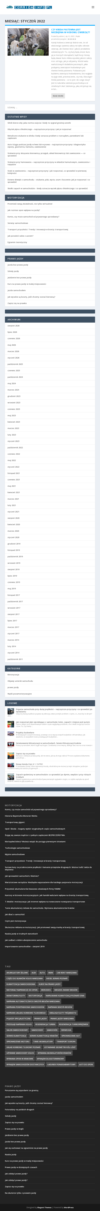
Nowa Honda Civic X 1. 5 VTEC (29, 764)
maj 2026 (12, 345)
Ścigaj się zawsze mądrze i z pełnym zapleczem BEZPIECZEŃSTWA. (35, 835)
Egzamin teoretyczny (17, 242)
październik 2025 (15, 364)
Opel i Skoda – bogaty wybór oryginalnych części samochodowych (35, 829)
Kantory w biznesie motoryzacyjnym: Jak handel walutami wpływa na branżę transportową (46, 895)
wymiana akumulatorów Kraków (54, 1053)
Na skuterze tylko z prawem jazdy (20, 1193)
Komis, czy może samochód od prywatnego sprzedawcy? (33, 216)
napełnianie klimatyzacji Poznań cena (65, 995)
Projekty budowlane (25, 732)
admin (61, 36)
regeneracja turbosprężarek (73, 1024)
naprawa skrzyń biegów (60, 1007)
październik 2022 (15, 447)
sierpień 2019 (13, 569)
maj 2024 (12, 383)
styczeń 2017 (13, 633)
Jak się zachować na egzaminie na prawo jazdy (26, 1148)
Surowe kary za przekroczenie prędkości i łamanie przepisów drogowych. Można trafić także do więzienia (48, 868)
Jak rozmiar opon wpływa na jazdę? (24, 210)
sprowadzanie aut (70, 1036)
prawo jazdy (13, 687)
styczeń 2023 (13, 441)
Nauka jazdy (10, 1154)
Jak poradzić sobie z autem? (20, 236)
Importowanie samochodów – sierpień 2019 (24, 946)
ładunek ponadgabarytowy (61, 1064)
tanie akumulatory (43, 1041)
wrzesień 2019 (14, 563)
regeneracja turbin (45, 1024)
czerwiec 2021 (14, 479)
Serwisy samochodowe (18, 223)
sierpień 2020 (13, 518)
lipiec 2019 (12, 576)
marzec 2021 (13, 499)
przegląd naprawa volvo (19, 1024)
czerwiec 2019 (14, 582)
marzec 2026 (13, 351)
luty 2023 (12, 435)
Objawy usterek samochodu (20, 681)
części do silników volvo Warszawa (25, 978)
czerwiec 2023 (14, 409)
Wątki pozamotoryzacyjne (20, 694)
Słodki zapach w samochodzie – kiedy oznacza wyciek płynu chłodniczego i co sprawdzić (48, 188)
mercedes (46, 990)
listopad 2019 (14, 550)
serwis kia (66, 1030)
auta (42, 972)
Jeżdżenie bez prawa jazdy (20, 277)
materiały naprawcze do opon (22, 990)
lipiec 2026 (12, 332)
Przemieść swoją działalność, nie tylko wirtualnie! (30, 204)
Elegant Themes (44, 1207)
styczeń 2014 (13, 652)
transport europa (66, 1041)
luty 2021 (12, 505)
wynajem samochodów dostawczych (25, 1064)
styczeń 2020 (13, 537)
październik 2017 (15, 601)
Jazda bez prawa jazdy (18, 265)
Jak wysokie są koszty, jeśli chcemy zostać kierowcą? (31, 297)
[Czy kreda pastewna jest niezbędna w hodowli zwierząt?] (28, 42)
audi (34, 972)
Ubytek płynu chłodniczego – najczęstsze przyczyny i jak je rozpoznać (39, 129)
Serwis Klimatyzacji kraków (44, 1036)
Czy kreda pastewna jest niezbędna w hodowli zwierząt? (70, 31)
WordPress (69, 1207)
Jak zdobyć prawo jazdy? (16, 1173)
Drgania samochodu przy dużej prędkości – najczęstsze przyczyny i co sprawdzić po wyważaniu (54, 710)
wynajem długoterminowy (50, 1058)
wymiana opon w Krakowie (20, 1058)
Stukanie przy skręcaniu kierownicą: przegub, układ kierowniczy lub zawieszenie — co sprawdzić (46, 154)
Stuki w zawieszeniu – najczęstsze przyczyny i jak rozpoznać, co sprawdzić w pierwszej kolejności (47, 172)
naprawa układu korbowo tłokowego (26, 1013)
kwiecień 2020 (14, 524)
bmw (50, 972)
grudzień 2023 (14, 396)
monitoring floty (16, 995)
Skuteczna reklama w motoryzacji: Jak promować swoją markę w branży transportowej (45, 927)
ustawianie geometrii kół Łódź (59, 1047)
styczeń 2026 (13, 357)
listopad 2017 (14, 595)
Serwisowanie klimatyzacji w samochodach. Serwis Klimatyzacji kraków (48, 743)
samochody (37, 1030)
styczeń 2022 (13, 467)
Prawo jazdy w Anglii (14, 1129)
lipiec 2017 (12, 620)
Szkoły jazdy (13, 271)
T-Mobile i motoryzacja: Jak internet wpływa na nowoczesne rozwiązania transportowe (45, 901)
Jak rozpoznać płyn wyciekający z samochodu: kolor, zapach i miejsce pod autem (53, 722)
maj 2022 (12, 460)
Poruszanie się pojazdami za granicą (21, 1090)
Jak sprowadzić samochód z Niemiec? (22, 876)
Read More (58, 96)
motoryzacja (35, 995)
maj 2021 (12, 486)
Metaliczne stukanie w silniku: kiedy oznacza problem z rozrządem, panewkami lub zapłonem (46, 137)
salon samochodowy (17, 1030)
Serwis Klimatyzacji (16, 1036)
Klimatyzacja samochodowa (21, 984)
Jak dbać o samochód (14, 914)
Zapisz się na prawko (17, 303)
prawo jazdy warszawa (62, 1018)
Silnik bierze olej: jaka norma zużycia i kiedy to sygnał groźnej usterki (39, 123)
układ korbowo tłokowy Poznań (23, 1047)
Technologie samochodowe (17, 848)
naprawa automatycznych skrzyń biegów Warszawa (33, 1001)
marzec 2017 (13, 627)
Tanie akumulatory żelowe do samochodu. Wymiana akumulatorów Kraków (39, 908)
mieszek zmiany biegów (65, 990)
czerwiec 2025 (14, 370)
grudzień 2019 (14, 543)
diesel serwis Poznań (56, 978)
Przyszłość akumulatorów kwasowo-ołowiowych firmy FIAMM (32, 889)
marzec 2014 (13, 640)
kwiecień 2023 (14, 422)
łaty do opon (86, 1064)
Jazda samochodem (17, 290)
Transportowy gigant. (15, 822)
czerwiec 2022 (14, 454)
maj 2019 (12, 588)
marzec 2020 (13, 531)
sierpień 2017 (13, 614)
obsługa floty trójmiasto (62, 1013)
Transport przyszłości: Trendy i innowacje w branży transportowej (38, 229)
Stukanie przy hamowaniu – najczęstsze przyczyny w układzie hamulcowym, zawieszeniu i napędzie (49, 163)
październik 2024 (15, 377)
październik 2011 (15, 659)
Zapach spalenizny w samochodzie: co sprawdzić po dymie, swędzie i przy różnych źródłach (53, 775)
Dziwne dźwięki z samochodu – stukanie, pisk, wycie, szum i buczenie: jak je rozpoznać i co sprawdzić (49, 180)
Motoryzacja (13, 674)
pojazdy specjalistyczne (19, 1018)
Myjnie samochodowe (15, 854)
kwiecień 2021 (14, 492)
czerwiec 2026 (14, 338)
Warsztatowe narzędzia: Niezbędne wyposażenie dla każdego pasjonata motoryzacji (44, 882)
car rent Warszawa (67, 972)
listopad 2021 (14, 473)
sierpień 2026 (13, 325)
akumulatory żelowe (17, 972)
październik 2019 (15, 556)
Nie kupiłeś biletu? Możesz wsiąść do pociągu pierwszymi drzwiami (35, 841)
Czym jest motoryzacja (15, 921)
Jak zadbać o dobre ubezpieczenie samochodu (26, 940)
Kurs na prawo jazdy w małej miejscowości (27, 284)
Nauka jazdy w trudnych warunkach (21, 933)
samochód (52, 1030)
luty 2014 (12, 646)
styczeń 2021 (13, 511)
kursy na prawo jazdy (50, 984)
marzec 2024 (13, 390)
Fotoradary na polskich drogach (19, 1109)
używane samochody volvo (20, 1053)
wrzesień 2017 (14, 608)
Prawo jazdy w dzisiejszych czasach (21, 1167)
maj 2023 (12, 415)
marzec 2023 (13, 428)
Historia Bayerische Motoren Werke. (21, 816)
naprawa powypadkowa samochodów (25, 1007)
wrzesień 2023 (14, 402)
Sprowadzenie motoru (18, 1041)
